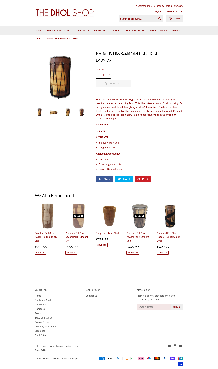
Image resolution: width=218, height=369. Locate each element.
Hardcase (100, 30)
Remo (115, 30)
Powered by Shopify (70, 358)
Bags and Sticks (134, 30)
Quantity (100, 69)
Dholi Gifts (40, 335)
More (175, 30)
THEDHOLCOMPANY (50, 358)
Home (38, 30)
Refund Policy (40, 346)
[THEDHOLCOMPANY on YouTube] (180, 346)
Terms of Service (56, 346)
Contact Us (91, 295)
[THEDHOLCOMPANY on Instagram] (175, 346)
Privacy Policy (72, 346)
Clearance (40, 331)
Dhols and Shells (58, 30)
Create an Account (174, 11)
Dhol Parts (82, 30)
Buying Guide (40, 350)
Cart (176, 18)
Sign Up (177, 307)
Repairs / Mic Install (45, 326)
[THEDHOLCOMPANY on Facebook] (169, 346)
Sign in (158, 11)
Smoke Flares (158, 30)
